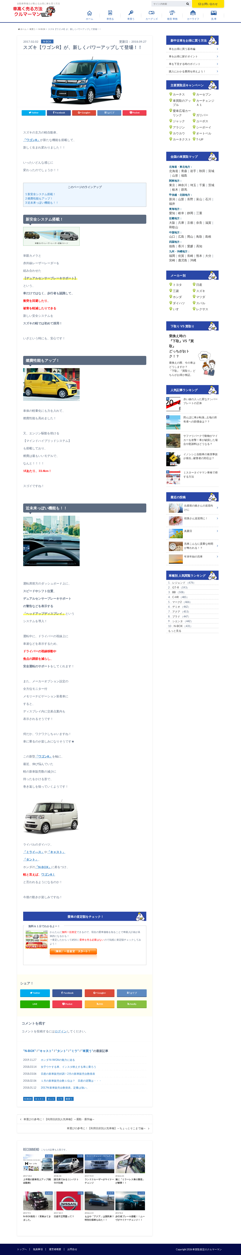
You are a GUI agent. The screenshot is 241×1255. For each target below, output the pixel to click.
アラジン (179, 127)
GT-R (175, 587)
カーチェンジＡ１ (205, 102)
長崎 (190, 255)
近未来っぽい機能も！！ (42, 202)
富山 (199, 199)
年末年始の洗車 (193, 556)
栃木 (175, 189)
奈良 (199, 222)
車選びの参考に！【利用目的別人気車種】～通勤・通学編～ (59, 1119)
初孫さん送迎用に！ (196, 518)
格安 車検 (172, 18)
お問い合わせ (210, 3)
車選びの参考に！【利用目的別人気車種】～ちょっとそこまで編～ (106, 1128)
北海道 (173, 171)
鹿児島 (182, 260)
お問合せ (72, 1249)
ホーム (89, 18)
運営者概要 (55, 1249)
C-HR (175, 597)
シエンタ (177, 621)
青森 (184, 171)
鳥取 (199, 236)
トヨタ (177, 284)
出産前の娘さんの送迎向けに (198, 507)
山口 (172, 236)
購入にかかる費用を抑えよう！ (187, 71)
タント (61, 1051)
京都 (190, 222)
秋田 (202, 171)
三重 (199, 213)
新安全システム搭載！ (40, 194)
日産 (199, 284)
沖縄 (193, 260)
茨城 (211, 185)
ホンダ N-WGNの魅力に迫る (58, 1059)
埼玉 (193, 185)
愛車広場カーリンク (182, 113)
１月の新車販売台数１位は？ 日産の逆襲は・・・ (71, 1080)
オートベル (203, 133)
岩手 (193, 171)
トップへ (22, 1249)
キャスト (46, 1051)
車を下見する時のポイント (185, 63)
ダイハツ (179, 303)
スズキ (200, 291)
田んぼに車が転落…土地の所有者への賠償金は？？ (200, 419)
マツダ (200, 297)
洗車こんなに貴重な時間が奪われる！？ (198, 545)
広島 (181, 236)
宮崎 (172, 260)
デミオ (176, 606)
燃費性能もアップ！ (39, 198)
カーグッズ (152, 18)
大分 (208, 255)
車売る (110, 18)
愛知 (172, 213)
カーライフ (193, 18)
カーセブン (203, 94)
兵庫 (181, 222)
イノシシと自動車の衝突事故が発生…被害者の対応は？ (200, 456)
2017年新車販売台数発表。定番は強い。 (65, 1087)
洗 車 (214, 18)
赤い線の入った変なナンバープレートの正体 (200, 401)
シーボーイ (203, 127)
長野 (190, 199)
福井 (172, 203)
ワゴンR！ (48, 874)
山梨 (181, 199)
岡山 (190, 236)
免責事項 (38, 1249)
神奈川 (182, 185)
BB (174, 592)
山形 (175, 175)
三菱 (176, 291)
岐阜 (181, 213)
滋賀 (208, 222)
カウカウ (179, 133)
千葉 (202, 185)
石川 (208, 199)
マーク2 (177, 602)
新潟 (172, 199)
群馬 (184, 189)
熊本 (199, 255)
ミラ (74, 1051)
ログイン (61, 1031)
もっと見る (174, 630)
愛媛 (190, 246)
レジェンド (178, 582)
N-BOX (29, 1051)
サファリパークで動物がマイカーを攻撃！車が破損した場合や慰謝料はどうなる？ (200, 439)
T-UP (199, 139)
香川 (181, 246)
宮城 (211, 171)
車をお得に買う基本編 (182, 48)
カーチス (179, 94)
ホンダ (177, 297)
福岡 (172, 255)
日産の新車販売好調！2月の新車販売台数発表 (68, 1073)
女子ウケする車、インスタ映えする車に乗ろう (68, 1066)
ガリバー (202, 115)
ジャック (179, 121)
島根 (208, 236)
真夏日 (188, 530)
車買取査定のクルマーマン (207, 1249)
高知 (199, 246)
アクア (176, 611)
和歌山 (173, 227)
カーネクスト (182, 139)
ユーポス (202, 121)
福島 (184, 175)
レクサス (202, 309)
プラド (176, 616)
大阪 (172, 222)
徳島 (172, 246)
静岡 (190, 213)
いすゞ (177, 309)
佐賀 (181, 255)
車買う (131, 18)
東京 (172, 185)
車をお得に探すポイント (183, 56)
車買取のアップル (182, 102)
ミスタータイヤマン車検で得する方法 (200, 474)
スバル (200, 303)
